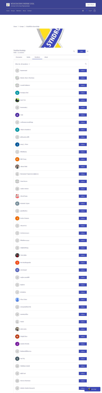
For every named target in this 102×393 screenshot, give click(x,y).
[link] (19, 57)
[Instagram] (83, 11)
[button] (91, 5)
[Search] (74, 51)
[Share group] (87, 51)
